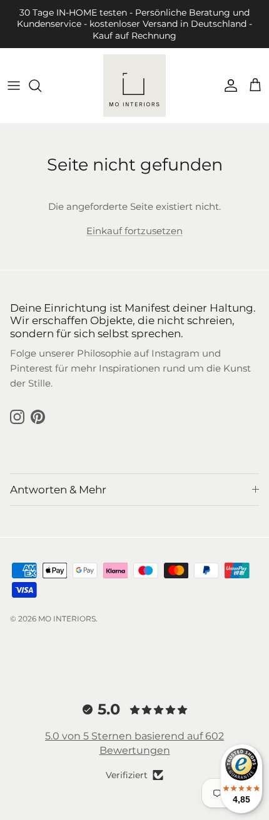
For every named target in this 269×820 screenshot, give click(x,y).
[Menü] (14, 85)
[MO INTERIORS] (134, 85)
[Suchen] (41, 85)
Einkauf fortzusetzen (134, 231)
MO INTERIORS (67, 618)
